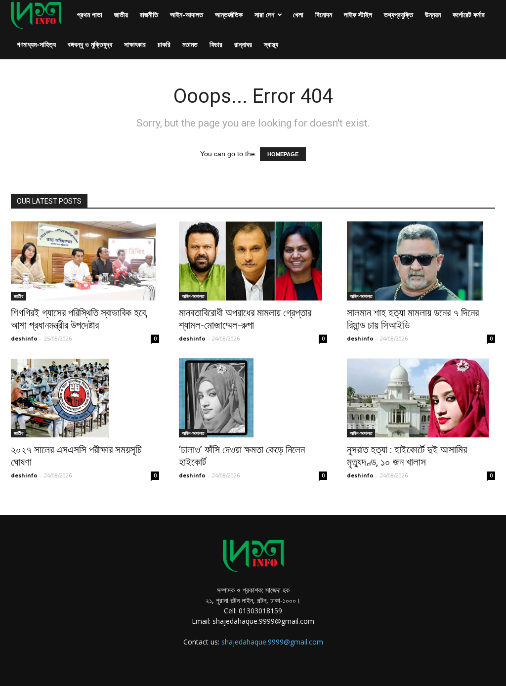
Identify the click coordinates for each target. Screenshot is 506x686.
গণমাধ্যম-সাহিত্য (36, 44)
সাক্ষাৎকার (135, 44)
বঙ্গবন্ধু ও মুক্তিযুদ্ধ (90, 44)
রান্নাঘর (243, 44)
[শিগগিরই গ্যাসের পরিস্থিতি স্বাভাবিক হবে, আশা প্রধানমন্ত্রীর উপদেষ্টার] (85, 260)
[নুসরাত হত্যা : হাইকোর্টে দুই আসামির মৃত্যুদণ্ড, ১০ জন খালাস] (421, 397)
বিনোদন (323, 14)
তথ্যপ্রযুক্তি (398, 14)
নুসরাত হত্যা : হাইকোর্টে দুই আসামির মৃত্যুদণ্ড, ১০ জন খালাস (407, 456)
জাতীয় (121, 14)
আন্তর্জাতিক (229, 14)
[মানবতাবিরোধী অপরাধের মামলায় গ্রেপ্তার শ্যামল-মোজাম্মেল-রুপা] (253, 260)
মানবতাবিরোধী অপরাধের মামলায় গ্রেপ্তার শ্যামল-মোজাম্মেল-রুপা (245, 319)
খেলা (298, 14)
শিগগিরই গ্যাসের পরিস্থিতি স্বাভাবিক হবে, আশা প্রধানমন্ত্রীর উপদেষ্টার (79, 319)
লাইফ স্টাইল (358, 14)
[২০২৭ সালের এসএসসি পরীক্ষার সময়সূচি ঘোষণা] (85, 397)
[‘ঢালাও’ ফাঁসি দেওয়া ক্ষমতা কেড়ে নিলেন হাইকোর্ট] (253, 397)
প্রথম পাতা (89, 14)
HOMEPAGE (282, 154)
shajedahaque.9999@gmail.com (272, 641)
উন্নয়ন (433, 14)
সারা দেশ (264, 14)
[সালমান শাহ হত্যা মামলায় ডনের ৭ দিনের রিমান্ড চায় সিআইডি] (421, 260)
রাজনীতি (149, 14)
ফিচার (216, 44)
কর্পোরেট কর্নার (469, 14)
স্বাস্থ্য (271, 44)
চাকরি (164, 44)
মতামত (190, 44)
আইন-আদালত (186, 14)
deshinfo (24, 338)
